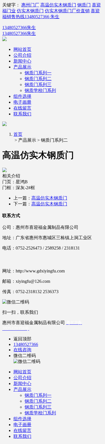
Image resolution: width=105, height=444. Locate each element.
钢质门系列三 (38, 84)
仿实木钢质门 (30, 10)
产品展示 (22, 67)
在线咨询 (22, 349)
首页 (17, 134)
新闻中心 (22, 61)
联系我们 (22, 113)
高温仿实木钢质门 (58, 5)
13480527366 (25, 344)
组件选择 (22, 96)
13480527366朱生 (19, 27)
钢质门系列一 (38, 72)
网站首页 (22, 49)
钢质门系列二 (38, 78)
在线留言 (22, 108)
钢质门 (84, 5)
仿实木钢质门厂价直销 (67, 10)
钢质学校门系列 (40, 90)
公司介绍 (22, 55)
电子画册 (22, 102)
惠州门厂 (30, 5)
